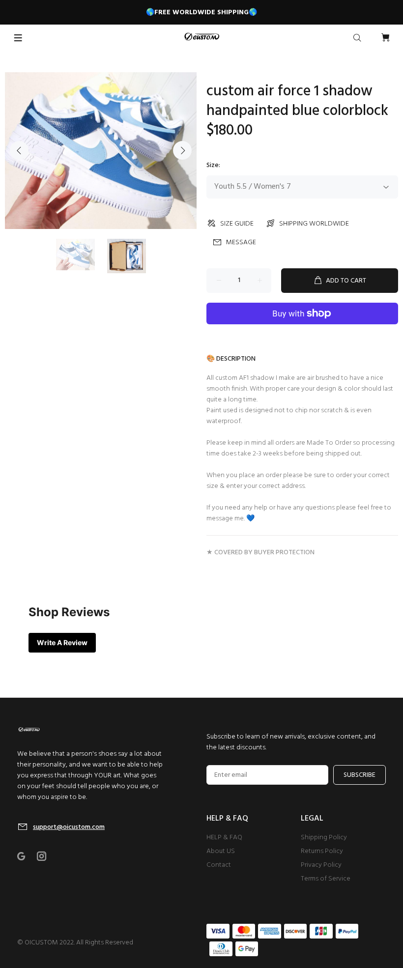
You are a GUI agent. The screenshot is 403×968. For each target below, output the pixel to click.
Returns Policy (322, 851)
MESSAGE (241, 242)
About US (220, 851)
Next (182, 150)
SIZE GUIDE (237, 223)
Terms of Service (325, 878)
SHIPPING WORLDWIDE (314, 223)
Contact (218, 865)
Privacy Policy (321, 865)
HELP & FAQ (224, 837)
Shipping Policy (324, 837)
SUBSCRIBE (359, 775)
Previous (19, 150)
